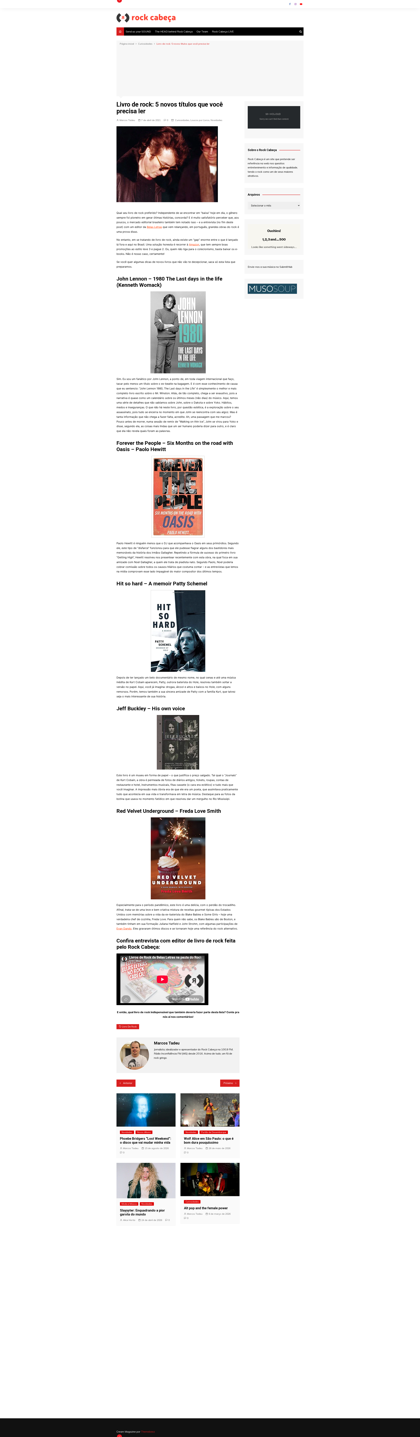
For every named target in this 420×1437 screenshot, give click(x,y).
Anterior (127, 1083)
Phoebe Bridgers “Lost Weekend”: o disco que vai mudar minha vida (145, 1140)
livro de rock (129, 1026)
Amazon (194, 244)
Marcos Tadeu (127, 120)
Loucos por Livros (200, 120)
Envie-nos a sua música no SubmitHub (270, 266)
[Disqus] (178, 1277)
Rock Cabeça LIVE (223, 31)
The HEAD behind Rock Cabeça (174, 31)
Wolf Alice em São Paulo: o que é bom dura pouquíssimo (208, 1140)
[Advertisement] (210, 70)
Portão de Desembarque (213, 1132)
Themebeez (148, 1431)
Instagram (295, 4)
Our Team (202, 31)
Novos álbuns (144, 1132)
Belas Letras (154, 227)
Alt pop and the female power (206, 1208)
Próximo (228, 1083)
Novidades (216, 120)
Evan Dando (124, 928)
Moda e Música (129, 1204)
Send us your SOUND (138, 31)
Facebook (289, 4)
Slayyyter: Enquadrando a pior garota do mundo (142, 1212)
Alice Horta (129, 1220)
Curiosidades (182, 120)
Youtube (301, 4)
